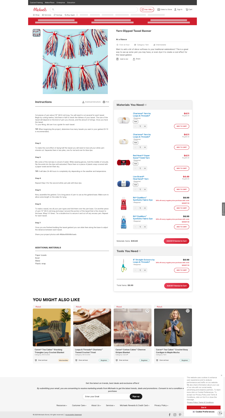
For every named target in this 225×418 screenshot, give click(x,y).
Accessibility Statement (73, 415)
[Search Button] (53, 9)
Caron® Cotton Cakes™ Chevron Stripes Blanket (131, 351)
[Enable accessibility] (220, 413)
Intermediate (161, 45)
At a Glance (121, 39)
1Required (137, 118)
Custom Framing (36, 3)
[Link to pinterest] (180, 415)
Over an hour (124, 45)
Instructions (43, 102)
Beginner (104, 360)
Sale (135, 121)
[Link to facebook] (170, 415)
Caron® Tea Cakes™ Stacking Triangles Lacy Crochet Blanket (49, 351)
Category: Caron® (122, 355)
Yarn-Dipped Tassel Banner (133, 31)
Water (37, 261)
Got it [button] (203, 407)
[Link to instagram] (175, 415)
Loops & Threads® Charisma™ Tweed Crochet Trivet (89, 351)
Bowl (37, 258)
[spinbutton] (140, 126)
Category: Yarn (143, 45)
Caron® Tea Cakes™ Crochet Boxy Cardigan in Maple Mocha (172, 351)
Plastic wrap (40, 263)
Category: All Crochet (42, 355)
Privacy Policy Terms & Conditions (200, 402)
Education (71, 3)
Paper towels (41, 255)
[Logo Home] (40, 9)
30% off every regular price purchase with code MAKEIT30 (172, 202)
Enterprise (61, 3)
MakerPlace (49, 3)
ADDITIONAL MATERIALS (48, 247)
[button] (203, 412)
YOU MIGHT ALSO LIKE (56, 300)
